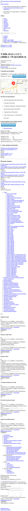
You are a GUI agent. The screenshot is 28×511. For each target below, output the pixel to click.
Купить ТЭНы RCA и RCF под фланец (16, 261)
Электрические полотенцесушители (13, 291)
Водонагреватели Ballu (12, 459)
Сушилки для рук (8, 292)
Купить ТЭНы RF (11, 273)
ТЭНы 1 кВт (10, 228)
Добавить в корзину (5, 65)
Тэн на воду (10, 195)
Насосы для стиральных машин (12, 287)
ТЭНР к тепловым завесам (13, 207)
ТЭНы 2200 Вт (10, 250)
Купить (2, 150)
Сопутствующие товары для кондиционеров (15, 293)
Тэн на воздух (10, 466)
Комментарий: (4, 496)
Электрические (10, 472)
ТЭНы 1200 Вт (10, 242)
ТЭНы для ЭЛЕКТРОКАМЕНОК (15, 200)
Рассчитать (3, 414)
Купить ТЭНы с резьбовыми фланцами (17, 260)
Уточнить (3, 395)
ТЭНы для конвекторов (13, 210)
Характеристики (8, 128)
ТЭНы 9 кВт (10, 234)
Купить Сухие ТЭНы (12, 265)
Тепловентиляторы (8, 301)
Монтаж (6, 22)
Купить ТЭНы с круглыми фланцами (16, 258)
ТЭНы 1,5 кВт (10, 230)
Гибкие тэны (10, 214)
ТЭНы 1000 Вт (10, 241)
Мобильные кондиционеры (14, 448)
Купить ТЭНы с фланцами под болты (16, 257)
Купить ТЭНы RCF (12, 269)
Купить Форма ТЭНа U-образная (15, 262)
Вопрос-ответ (7, 28)
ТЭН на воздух (10, 196)
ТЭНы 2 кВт (10, 231)
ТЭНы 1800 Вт (10, 247)
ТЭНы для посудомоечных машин (15, 226)
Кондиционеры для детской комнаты (16, 453)
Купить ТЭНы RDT (12, 272)
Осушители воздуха (9, 308)
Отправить (3, 330)
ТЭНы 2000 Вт (10, 249)
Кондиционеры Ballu (12, 451)
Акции (5, 21)
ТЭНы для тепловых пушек (14, 216)
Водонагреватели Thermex (13, 458)
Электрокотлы (7, 306)
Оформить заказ (5, 508)
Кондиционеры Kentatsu (13, 449)
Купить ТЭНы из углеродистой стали (16, 254)
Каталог (6, 19)
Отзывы (6, 26)
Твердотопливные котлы (10, 296)
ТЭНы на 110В (10, 203)
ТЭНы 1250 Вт (10, 243)
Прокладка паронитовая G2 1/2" (9, 149)
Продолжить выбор (6, 509)
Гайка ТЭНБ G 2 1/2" (6, 154)
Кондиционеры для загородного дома (16, 452)
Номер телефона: (5, 489)
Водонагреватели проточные (14, 456)
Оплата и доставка (8, 436)
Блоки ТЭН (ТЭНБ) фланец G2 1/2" (13, 41)
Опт (5, 29)
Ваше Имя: (3, 487)
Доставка (6, 25)
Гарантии (6, 23)
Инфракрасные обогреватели (11, 284)
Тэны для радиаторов (12, 212)
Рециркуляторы (7, 288)
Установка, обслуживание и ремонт (13, 440)
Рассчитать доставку (8, 125)
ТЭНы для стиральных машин (14, 211)
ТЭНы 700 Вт (10, 239)
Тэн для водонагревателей (13, 467)
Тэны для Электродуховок (13, 215)
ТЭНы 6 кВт (10, 233)
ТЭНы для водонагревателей (14, 197)
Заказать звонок (8, 441)
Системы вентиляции (9, 310)
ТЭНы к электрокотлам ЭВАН (14, 201)
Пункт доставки (5, 409)
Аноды (8, 224)
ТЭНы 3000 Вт (10, 253)
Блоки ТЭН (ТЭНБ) (9, 40)
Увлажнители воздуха (9, 303)
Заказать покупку (5, 351)
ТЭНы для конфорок (12, 227)
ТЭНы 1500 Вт (10, 245)
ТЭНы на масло (11, 204)
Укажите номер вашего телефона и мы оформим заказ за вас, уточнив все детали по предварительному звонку (13, 343)
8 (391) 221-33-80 (8, 7)
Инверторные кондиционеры (14, 447)
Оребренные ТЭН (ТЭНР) (13, 206)
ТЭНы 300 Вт (10, 237)
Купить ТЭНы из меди (12, 276)
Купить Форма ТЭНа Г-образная (15, 264)
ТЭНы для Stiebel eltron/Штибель (15, 222)
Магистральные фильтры (10, 311)
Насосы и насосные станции (11, 285)
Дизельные (9, 471)
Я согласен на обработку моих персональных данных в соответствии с (13, 327)
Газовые (9, 470)
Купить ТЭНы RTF (11, 274)
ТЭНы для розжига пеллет (13, 218)
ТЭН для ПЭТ (10, 223)
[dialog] (16, 65)
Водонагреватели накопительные (15, 460)
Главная (6, 36)
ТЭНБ (8, 463)
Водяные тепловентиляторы (11, 283)
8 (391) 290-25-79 (17, 7)
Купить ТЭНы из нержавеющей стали (16, 256)
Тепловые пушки (8, 299)
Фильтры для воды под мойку (11, 304)
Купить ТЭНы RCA (12, 268)
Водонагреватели (8, 281)
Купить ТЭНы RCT (12, 270)
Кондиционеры (7, 280)
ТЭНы (5, 38)
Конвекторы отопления (10, 307)
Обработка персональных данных (12, 443)
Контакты (6, 30)
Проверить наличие (19, 76)
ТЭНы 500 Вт (10, 238)
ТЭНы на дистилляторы (13, 219)
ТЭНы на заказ (10, 199)
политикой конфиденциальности (10, 328)
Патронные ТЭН (11, 208)
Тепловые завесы (8, 297)
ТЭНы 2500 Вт (10, 251)
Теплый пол (7, 300)
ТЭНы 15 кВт (10, 235)
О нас (5, 18)
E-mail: (2, 372)
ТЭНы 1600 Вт (10, 246)
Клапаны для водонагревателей (12, 289)
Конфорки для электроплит (11, 295)
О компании (7, 435)
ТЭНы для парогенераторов (14, 220)
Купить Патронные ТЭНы (13, 266)
